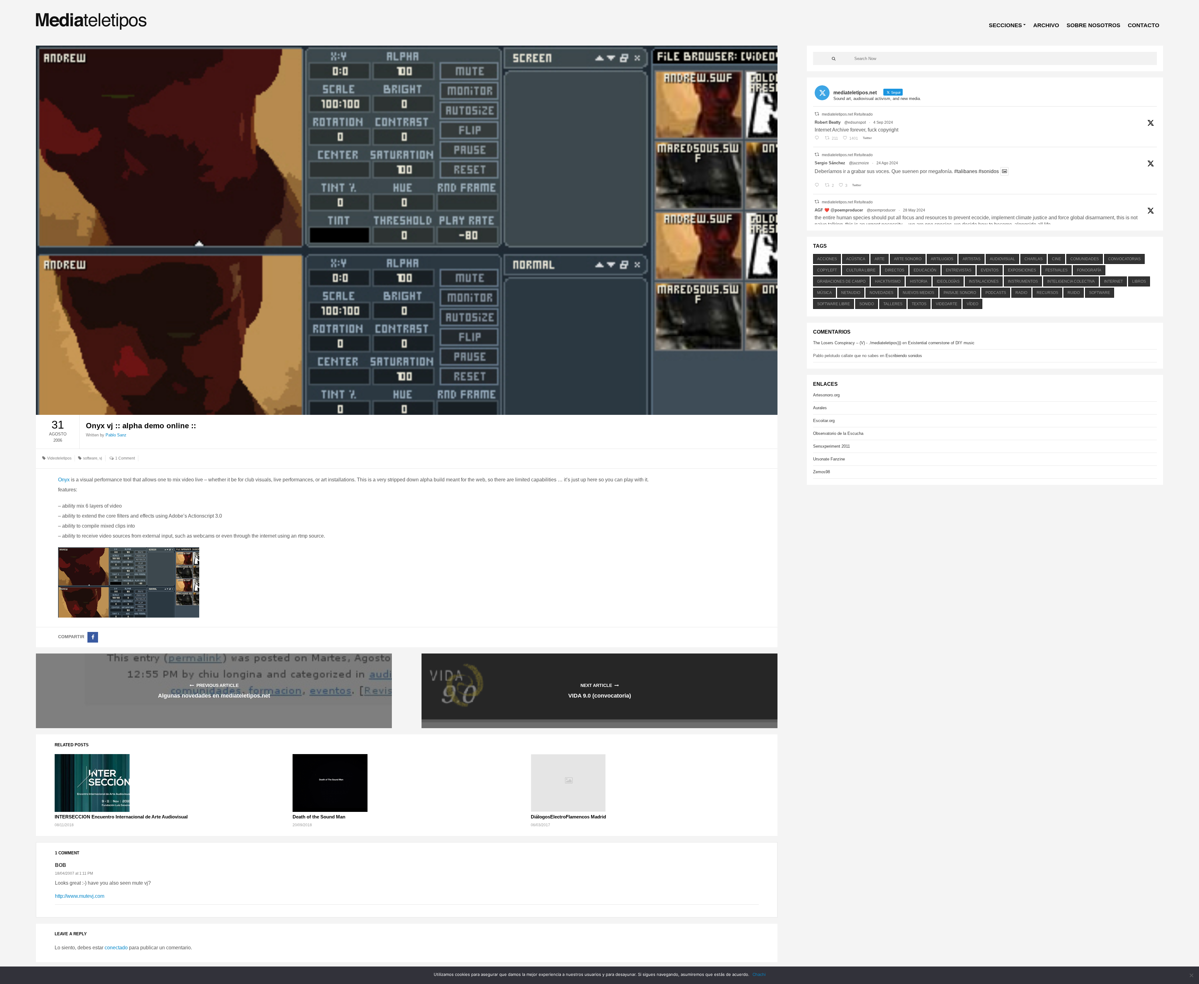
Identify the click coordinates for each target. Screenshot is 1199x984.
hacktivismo (887, 281)
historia (918, 281)
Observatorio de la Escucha (838, 433)
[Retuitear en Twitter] (817, 114)
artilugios (942, 259)
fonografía (1089, 270)
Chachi (759, 974)
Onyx (64, 479)
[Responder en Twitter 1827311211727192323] (818, 185)
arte (880, 259)
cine (1056, 259)
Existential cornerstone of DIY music (941, 342)
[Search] (833, 58)
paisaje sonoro (960, 293)
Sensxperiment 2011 (831, 446)
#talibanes (965, 171)
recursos (1047, 293)
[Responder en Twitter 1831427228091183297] (818, 138)
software (90, 458)
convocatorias (1124, 259)
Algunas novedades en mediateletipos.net (214, 696)
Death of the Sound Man (319, 816)
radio (1021, 293)
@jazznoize (859, 163)
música (824, 293)
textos (919, 304)
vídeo (972, 304)
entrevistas (958, 270)
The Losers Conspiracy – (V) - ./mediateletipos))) (857, 342)
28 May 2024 (914, 210)
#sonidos (989, 171)
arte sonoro (907, 259)
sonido (866, 304)
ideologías (948, 281)
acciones (827, 259)
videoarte (946, 304)
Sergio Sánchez (830, 163)
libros (1139, 281)
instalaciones (984, 281)
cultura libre (861, 270)
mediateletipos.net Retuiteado (847, 114)
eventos (990, 270)
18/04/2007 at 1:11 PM (74, 873)
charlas (1033, 259)
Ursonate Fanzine (829, 459)
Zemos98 (821, 472)
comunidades (1084, 259)
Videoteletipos (59, 458)
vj (100, 458)
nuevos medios (918, 293)
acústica (855, 259)
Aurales (820, 407)
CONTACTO (1143, 25)
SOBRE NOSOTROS (1093, 25)
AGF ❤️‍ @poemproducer (839, 210)
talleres (892, 304)
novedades (881, 293)
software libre (833, 304)
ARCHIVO (1046, 25)
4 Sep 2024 (883, 122)
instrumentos (1023, 281)
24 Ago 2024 (887, 163)
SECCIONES (1005, 25)
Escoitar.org (824, 420)
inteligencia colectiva (1071, 281)
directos (894, 270)
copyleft (827, 270)
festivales (1056, 270)
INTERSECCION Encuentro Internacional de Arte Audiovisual (121, 816)
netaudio (850, 293)
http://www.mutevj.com (79, 896)
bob (60, 865)
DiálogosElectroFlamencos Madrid (568, 816)
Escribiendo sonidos (904, 355)
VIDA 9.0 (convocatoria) (599, 696)
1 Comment (125, 458)
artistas (971, 259)
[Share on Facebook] (92, 637)
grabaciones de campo (841, 281)
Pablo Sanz (116, 435)
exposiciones (1022, 270)
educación (925, 270)
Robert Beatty (828, 122)
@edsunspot (855, 122)
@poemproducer (881, 210)
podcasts (995, 293)
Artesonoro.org (826, 395)
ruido (1074, 293)
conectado (116, 947)
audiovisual (1002, 259)
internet (1113, 281)
